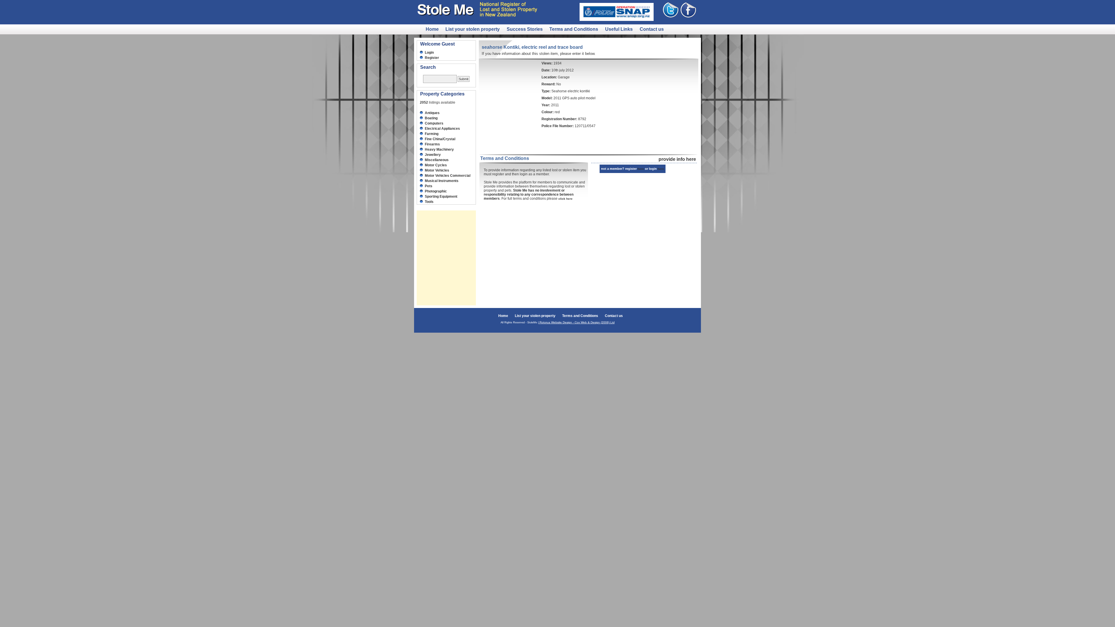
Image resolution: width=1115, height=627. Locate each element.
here (641, 168)
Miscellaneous (437, 160)
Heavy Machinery (439, 149)
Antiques (432, 113)
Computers (434, 123)
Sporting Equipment (441, 196)
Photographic (436, 191)
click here (565, 198)
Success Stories (525, 29)
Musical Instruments (441, 181)
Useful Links (619, 29)
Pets (428, 186)
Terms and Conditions (574, 29)
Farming (431, 134)
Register (432, 58)
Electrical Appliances (442, 129)
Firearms (432, 144)
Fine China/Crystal (440, 139)
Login (429, 53)
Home (432, 29)
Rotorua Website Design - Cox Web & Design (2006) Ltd (577, 322)
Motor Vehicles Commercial (447, 176)
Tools (429, 202)
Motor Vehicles (437, 170)
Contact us (652, 29)
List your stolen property (473, 29)
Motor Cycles (436, 165)
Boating (431, 118)
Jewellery (433, 155)
